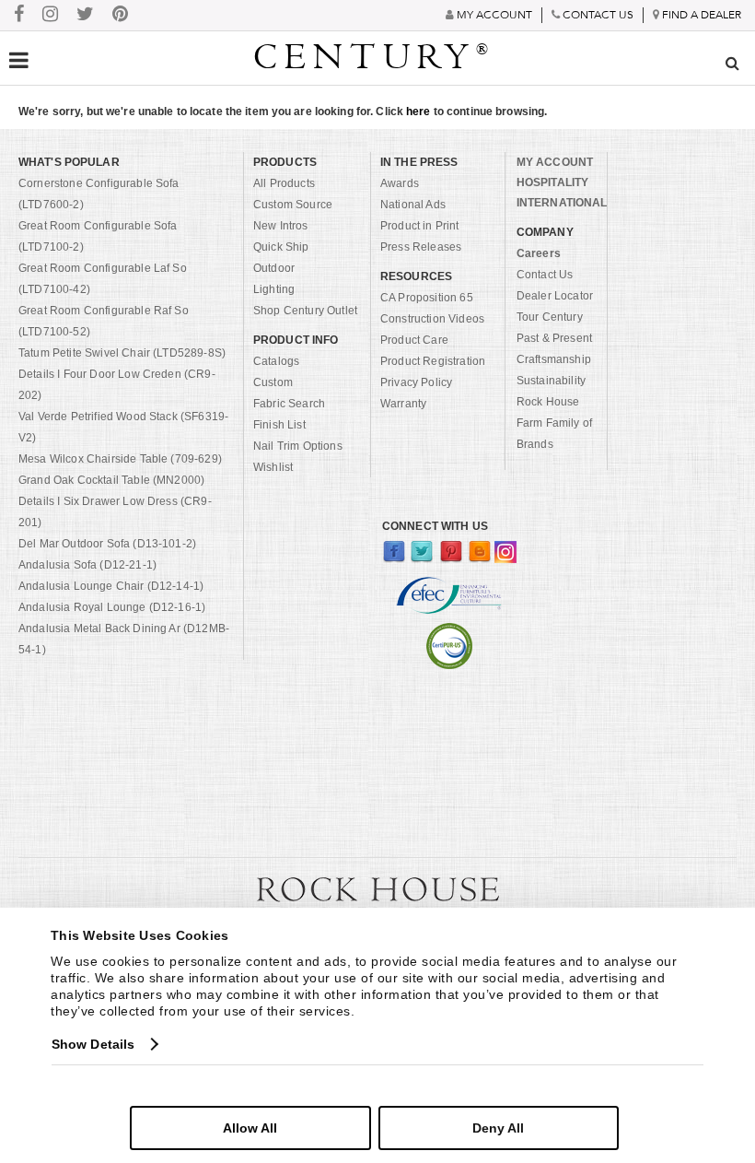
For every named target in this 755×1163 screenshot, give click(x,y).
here (418, 111)
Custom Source (292, 204)
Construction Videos (432, 318)
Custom (273, 382)
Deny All (498, 1128)
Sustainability (551, 380)
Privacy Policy (416, 382)
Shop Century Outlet (305, 310)
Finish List (279, 424)
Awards (399, 183)
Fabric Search (289, 403)
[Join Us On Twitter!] (85, 15)
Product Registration (432, 361)
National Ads (413, 204)
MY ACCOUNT (555, 162)
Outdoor (274, 268)
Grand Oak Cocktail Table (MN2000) (111, 480)
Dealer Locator (555, 295)
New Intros (280, 225)
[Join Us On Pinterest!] (120, 15)
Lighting (274, 289)
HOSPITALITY (552, 182)
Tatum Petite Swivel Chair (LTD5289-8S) (122, 353)
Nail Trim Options (298, 446)
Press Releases (420, 247)
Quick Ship (281, 247)
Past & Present (554, 338)
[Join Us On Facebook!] (19, 15)
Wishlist (273, 467)
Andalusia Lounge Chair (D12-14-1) (110, 586)
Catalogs (276, 361)
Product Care (414, 340)
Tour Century (550, 317)
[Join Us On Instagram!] (50, 15)
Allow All (250, 1128)
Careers (539, 253)
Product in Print (419, 225)
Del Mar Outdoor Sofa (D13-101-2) (107, 543)
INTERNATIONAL (562, 202)
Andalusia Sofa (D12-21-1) (87, 564)
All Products (284, 183)
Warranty (403, 403)
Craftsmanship (554, 359)
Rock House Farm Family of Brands (554, 423)
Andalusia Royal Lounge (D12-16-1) (111, 607)
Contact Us (545, 274)
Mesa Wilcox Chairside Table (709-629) (120, 458)
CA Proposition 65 (426, 297)
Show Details (93, 1044)
